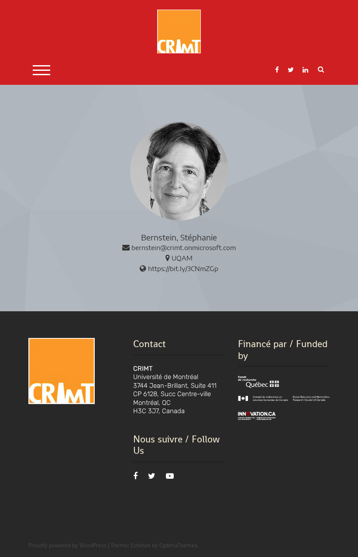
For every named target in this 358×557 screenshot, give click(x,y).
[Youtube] (170, 476)
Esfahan (141, 545)
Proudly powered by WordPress (67, 545)
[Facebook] (135, 476)
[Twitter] (151, 476)
